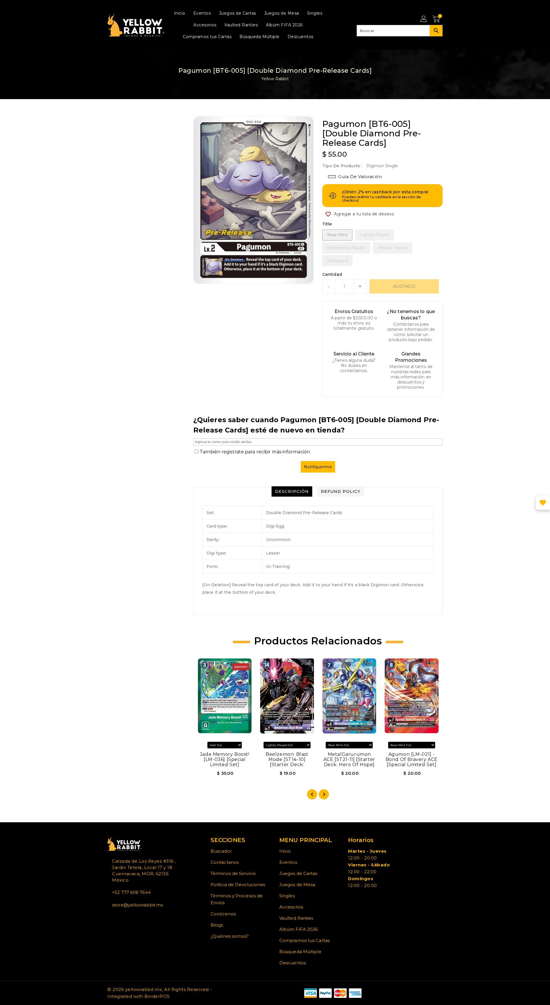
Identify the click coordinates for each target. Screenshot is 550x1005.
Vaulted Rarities (296, 918)
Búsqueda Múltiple (300, 951)
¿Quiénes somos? (230, 936)
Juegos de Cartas (298, 873)
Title (327, 224)
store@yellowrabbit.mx (137, 905)
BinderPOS (157, 996)
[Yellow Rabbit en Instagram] (118, 917)
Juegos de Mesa (297, 884)
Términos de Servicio (233, 873)
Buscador (221, 851)
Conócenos (223, 914)
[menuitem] (179, 13)
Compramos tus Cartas (304, 940)
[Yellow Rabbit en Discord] (123, 917)
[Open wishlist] (543, 502)
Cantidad (332, 274)
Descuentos (292, 962)
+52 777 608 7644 (131, 892)
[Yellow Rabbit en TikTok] (127, 917)
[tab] (292, 491)
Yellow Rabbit (274, 78)
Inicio (285, 851)
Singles (287, 895)
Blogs (217, 925)
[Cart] (437, 19)
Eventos (288, 862)
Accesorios (291, 907)
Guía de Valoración (360, 176)
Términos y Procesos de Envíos (237, 899)
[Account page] (424, 19)
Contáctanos (225, 862)
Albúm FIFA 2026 (298, 929)
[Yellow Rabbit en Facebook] (109, 917)
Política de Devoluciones (238, 884)
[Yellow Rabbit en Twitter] (113, 917)
